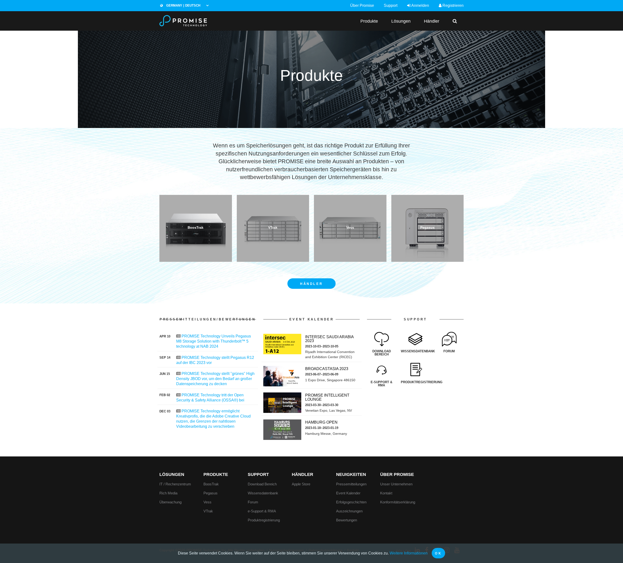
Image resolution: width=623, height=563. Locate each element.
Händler (431, 21)
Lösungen (401, 21)
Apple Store (301, 484)
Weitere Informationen (409, 553)
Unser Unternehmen (396, 484)
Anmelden (420, 5)
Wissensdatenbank (263, 493)
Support (390, 5)
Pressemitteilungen (351, 484)
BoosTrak (211, 484)
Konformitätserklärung (397, 502)
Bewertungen (346, 520)
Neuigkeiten (351, 474)
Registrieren (452, 5)
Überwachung (170, 502)
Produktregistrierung (264, 520)
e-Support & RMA (262, 511)
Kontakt (386, 493)
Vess (207, 502)
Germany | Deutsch (182, 5)
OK (438, 553)
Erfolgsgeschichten (351, 502)
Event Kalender (348, 493)
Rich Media (168, 493)
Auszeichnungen (349, 511)
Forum (253, 502)
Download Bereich (262, 484)
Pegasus (210, 493)
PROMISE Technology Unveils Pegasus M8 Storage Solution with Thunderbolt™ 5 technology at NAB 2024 (213, 341)
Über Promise (362, 5)
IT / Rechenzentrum (175, 484)
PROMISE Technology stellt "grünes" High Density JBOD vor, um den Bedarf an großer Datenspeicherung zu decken (215, 379)
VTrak (208, 511)
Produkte (369, 21)
